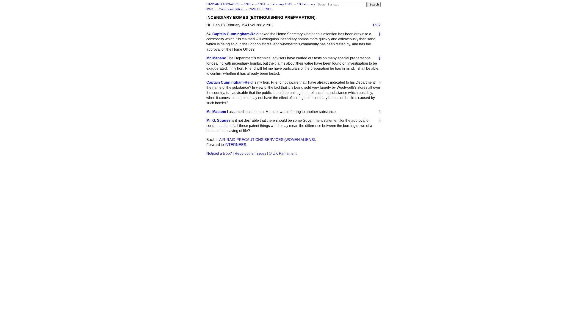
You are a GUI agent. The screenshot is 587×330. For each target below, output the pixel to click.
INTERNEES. (236, 145)
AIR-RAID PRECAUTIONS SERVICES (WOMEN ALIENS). (267, 140)
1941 (262, 4)
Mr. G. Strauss (218, 120)
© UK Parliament (282, 153)
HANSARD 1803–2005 (222, 4)
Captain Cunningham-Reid (235, 34)
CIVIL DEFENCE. (261, 9)
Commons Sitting (231, 9)
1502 (376, 25)
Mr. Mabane (216, 58)
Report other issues (250, 153)
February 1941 (282, 4)
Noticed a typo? (219, 153)
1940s (249, 4)
